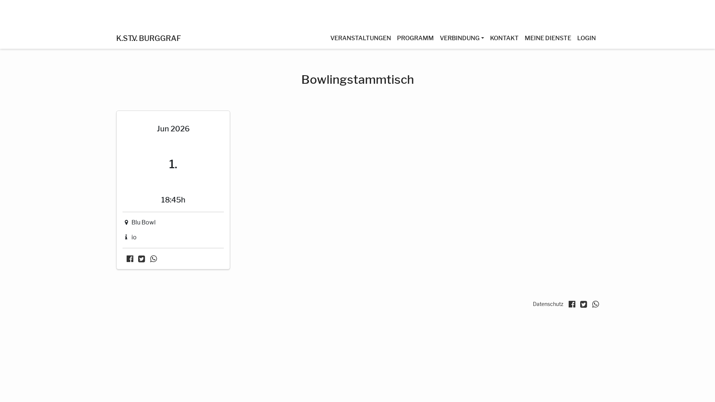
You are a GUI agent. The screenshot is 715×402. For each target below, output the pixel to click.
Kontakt (504, 38)
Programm (415, 38)
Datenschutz (548, 304)
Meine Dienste (548, 38)
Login (586, 38)
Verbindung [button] (460, 38)
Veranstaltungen (360, 38)
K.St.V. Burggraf (148, 38)
